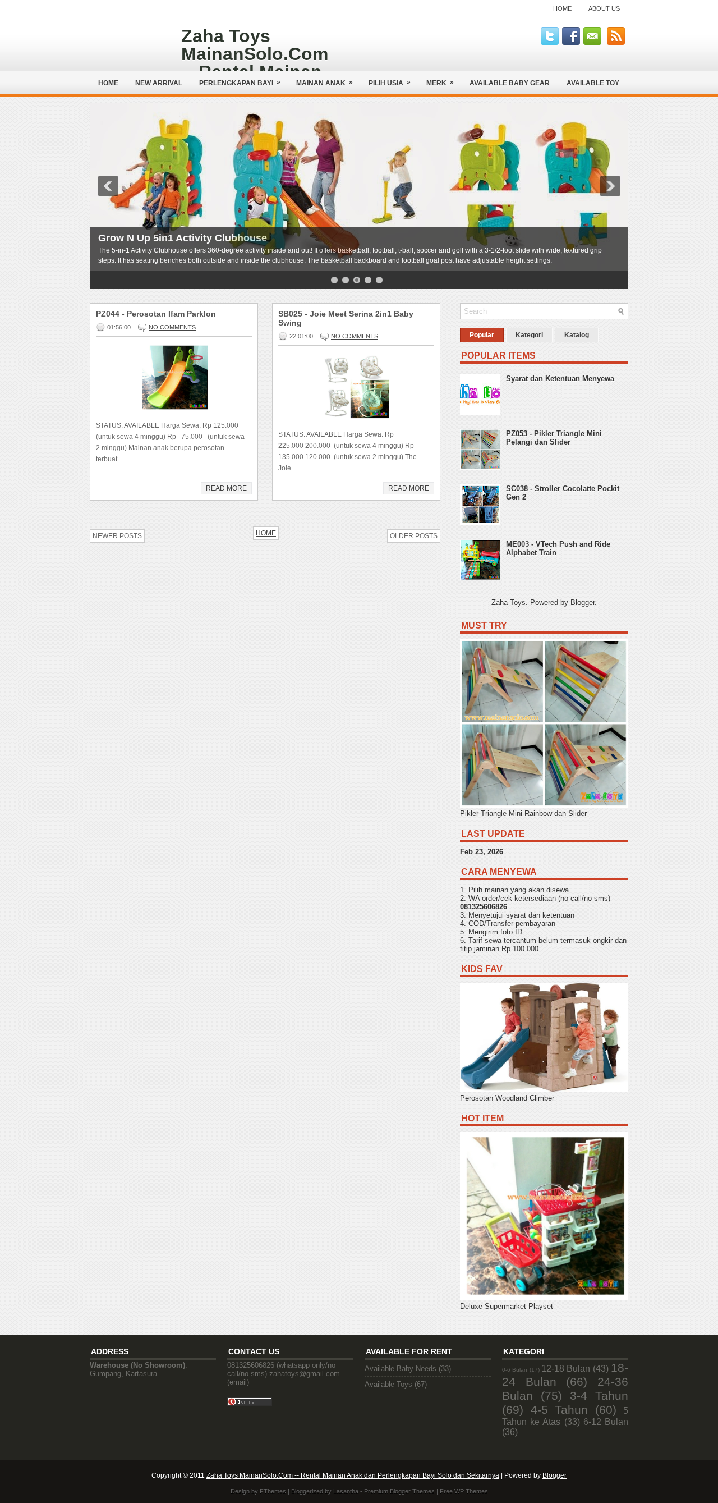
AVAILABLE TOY (593, 83)
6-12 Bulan (605, 1422)
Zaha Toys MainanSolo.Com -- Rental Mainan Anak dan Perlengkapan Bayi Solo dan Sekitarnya (352, 1475)
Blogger (582, 602)
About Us (604, 8)
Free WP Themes (464, 1491)
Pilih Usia (390, 82)
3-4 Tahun (599, 1395)
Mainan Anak (324, 82)
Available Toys (388, 1384)
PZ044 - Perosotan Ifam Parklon (156, 313)
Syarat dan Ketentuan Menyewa (560, 378)
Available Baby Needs (400, 1368)
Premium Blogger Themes (399, 1491)
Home (562, 8)
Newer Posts (117, 536)
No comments (172, 327)
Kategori (529, 335)
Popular (482, 335)
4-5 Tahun (559, 1409)
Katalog (576, 335)
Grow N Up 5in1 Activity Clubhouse (182, 238)
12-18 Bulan (565, 1368)
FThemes (273, 1491)
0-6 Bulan (514, 1370)
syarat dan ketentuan (540, 915)
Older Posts (414, 536)
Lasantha (345, 1491)
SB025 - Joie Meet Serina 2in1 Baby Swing (345, 318)
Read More (226, 488)
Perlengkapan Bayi (239, 82)
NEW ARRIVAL (158, 83)
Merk (440, 82)
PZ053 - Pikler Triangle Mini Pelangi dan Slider (554, 437)
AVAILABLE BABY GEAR (510, 83)
